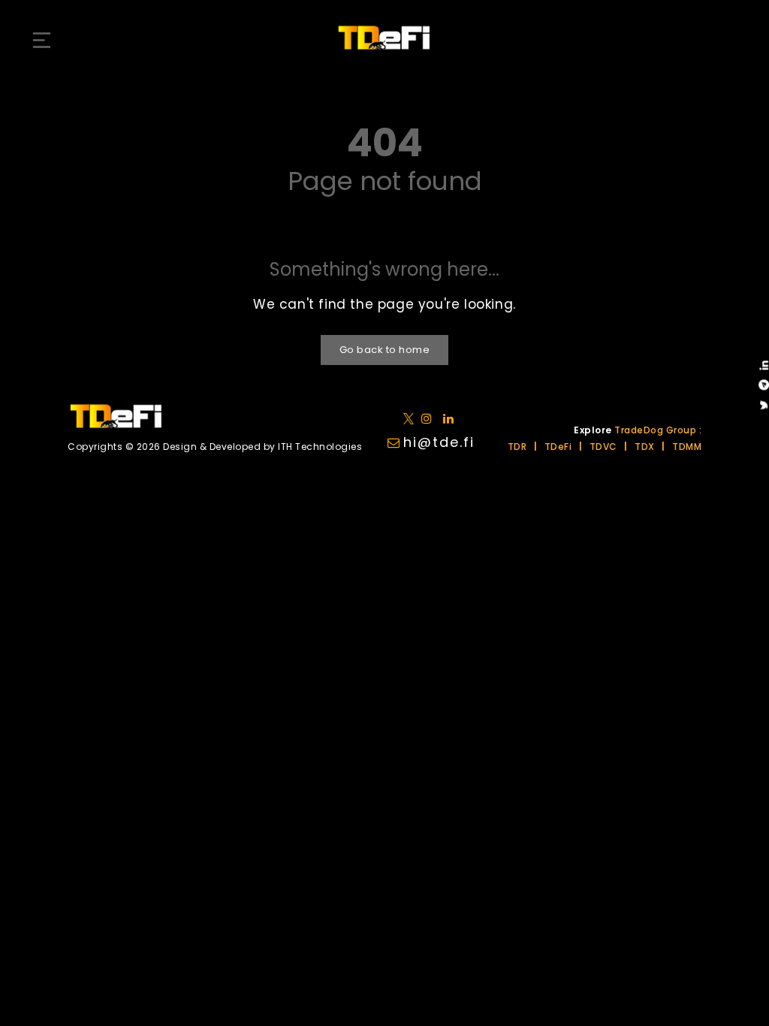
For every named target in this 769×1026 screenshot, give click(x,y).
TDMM (686, 446)
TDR (517, 446)
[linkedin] (430, 418)
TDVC (603, 446)
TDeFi (558, 446)
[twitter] (411, 418)
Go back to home (384, 350)
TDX (645, 446)
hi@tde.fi (439, 442)
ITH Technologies (320, 446)
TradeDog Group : (657, 430)
